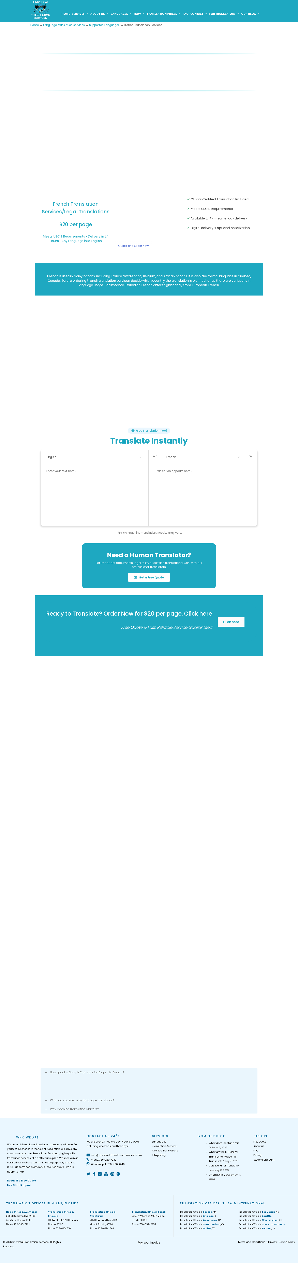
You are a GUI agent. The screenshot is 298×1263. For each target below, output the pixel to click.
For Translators (222, 14)
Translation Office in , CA (200, 1220)
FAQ (186, 14)
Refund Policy (287, 1242)
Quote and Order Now (133, 246)
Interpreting (159, 1155)
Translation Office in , (262, 1224)
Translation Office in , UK (257, 1228)
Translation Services (164, 1146)
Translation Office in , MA (198, 1212)
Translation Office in (255, 1216)
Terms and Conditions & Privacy (257, 1242)
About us (97, 14)
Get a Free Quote (151, 577)
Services (78, 14)
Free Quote (259, 1141)
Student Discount (263, 1159)
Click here (231, 622)
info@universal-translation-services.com (116, 1155)
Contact (196, 14)
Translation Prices (162, 14)
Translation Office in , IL (198, 1216)
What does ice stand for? (224, 1143)
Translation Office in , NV (259, 1212)
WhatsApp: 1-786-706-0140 (107, 1164)
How (137, 14)
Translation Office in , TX (197, 1228)
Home (65, 14)
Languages (119, 14)
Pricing (257, 1155)
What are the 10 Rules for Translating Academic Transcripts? (223, 1156)
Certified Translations (165, 1150)
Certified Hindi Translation (224, 1165)
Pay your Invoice (149, 1242)
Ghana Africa (217, 1174)
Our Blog (248, 14)
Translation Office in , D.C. (261, 1220)
